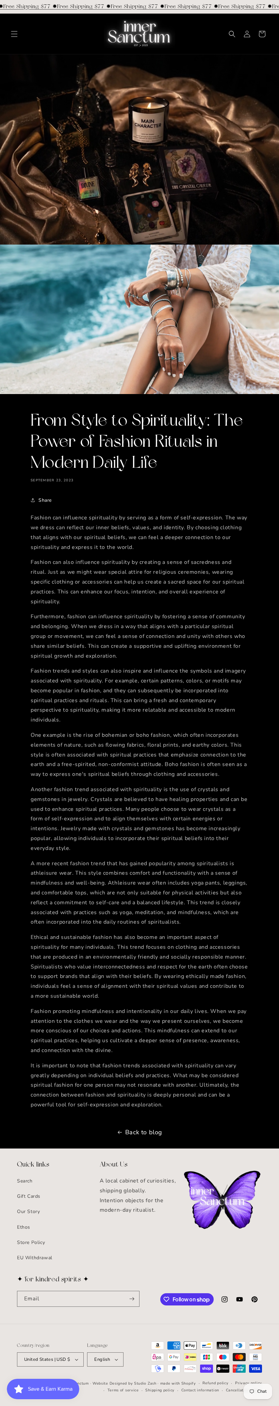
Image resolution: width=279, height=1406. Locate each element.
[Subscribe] (131, 1299)
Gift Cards (28, 1196)
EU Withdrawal (34, 1257)
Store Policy (31, 1242)
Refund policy (215, 1383)
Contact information (200, 1390)
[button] (14, 33)
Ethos (23, 1227)
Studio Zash (145, 1383)
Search (25, 1181)
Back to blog (143, 1132)
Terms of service (123, 1390)
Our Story (28, 1211)
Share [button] (45, 500)
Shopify (188, 1383)
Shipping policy (160, 1390)
